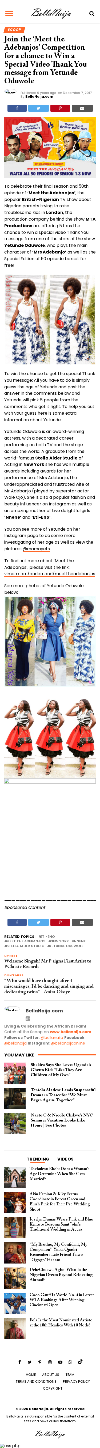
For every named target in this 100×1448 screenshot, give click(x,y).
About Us (50, 1374)
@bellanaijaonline (68, 1043)
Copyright (52, 1388)
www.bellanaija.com (70, 1031)
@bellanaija (52, 1037)
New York (59, 941)
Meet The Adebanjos (26, 941)
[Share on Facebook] (17, 108)
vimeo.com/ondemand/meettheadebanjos (49, 574)
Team (70, 1374)
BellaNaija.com (39, 96)
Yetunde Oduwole (66, 946)
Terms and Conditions (36, 1381)
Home (31, 1374)
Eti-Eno (47, 937)
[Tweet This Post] (38, 108)
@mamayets (36, 549)
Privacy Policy (76, 1381)
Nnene (80, 941)
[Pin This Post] (60, 108)
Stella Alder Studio (25, 946)
